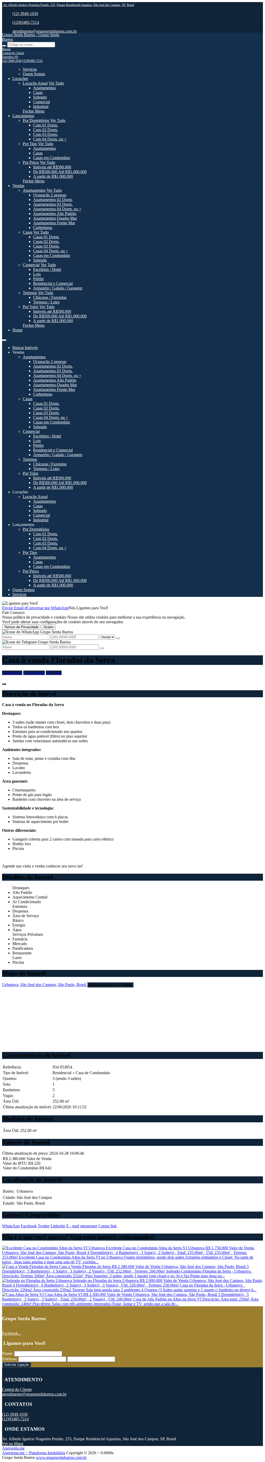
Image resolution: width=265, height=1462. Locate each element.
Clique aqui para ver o (110, 985)
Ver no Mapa (12, 1443)
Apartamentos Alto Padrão (54, 213)
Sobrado (40, 97)
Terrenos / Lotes (46, 302)
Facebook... (11, 1333)
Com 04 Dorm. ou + (50, 139)
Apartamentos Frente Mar (54, 223)
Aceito (48, 627)
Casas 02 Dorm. (46, 241)
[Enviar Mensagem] (102, 648)
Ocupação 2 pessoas (49, 195)
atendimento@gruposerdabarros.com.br (44, 31)
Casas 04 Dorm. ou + (50, 251)
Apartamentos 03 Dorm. (53, 204)
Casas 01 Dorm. (46, 237)
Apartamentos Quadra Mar (55, 218)
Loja (37, 274)
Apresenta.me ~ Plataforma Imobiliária (33, 1453)
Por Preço (31, 162)
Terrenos (30, 293)
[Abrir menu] (4, 339)
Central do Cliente (17, 1389)
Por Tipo (30, 144)
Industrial (40, 106)
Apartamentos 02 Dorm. (53, 199)
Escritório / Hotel (47, 269)
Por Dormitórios (36, 120)
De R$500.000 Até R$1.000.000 (60, 171)
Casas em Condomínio (51, 157)
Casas (38, 92)
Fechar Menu (34, 111)
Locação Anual (35, 83)
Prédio (38, 279)
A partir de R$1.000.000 (53, 176)
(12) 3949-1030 (25, 13)
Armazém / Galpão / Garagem (57, 288)
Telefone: (9, 1359)
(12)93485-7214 (25, 22)
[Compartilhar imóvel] (4, 684)
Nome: (7, 1353)
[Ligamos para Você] (20, 603)
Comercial (41, 102)
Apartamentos (44, 88)
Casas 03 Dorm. (46, 246)
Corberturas (42, 227)
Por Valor (30, 307)
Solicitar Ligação (16, 1365)
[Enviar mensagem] (118, 638)
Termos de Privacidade (21, 627)
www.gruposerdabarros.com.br (61, 1457)
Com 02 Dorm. (45, 130)
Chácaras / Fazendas (50, 297)
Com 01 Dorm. (45, 125)
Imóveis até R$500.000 (52, 167)
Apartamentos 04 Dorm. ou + (57, 209)
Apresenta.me (13, 1448)
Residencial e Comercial (53, 283)
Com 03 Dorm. (45, 134)
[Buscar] (4, 46)
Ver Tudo (56, 83)
